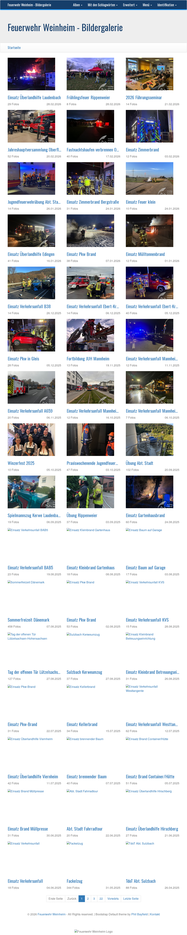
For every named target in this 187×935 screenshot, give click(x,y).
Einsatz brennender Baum (87, 776)
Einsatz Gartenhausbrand (145, 515)
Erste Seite (56, 898)
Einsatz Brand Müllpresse (28, 828)
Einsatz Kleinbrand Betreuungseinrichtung (152, 672)
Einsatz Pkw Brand (81, 254)
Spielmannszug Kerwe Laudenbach (34, 515)
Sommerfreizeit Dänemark (28, 619)
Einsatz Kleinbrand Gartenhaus (91, 567)
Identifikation (166, 4)
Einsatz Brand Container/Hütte (150, 776)
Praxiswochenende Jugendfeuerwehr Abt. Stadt (93, 463)
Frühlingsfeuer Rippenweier (88, 97)
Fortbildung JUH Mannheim (88, 358)
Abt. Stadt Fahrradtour (85, 828)
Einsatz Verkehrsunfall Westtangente (152, 724)
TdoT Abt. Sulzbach (141, 881)
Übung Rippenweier (82, 515)
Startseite (14, 47)
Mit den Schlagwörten (102, 4)
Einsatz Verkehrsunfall (25, 881)
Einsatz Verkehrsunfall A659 (30, 411)
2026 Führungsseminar (144, 97)
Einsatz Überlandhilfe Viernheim (33, 776)
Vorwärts (113, 898)
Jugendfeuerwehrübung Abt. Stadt (34, 202)
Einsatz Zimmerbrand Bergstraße (93, 202)
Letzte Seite (131, 898)
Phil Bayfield (139, 914)
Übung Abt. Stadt (139, 463)
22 (101, 898)
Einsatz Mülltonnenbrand (145, 254)
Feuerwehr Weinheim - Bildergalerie (29, 4)
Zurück (71, 898)
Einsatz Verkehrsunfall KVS (147, 619)
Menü (146, 4)
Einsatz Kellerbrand (82, 724)
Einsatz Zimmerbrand (142, 149)
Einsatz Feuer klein (140, 202)
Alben (77, 4)
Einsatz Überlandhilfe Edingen (31, 254)
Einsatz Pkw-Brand (22, 724)
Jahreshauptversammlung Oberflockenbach (34, 149)
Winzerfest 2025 (21, 463)
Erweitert (129, 4)
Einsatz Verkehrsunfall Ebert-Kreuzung (93, 306)
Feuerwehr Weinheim (52, 914)
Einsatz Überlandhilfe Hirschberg (152, 828)
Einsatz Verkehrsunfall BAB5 (30, 567)
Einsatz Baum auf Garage (145, 567)
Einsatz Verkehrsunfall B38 (29, 306)
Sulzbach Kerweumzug (84, 672)
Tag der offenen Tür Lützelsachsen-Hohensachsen (34, 672)
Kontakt (155, 914)
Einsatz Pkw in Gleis (23, 358)
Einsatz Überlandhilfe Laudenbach (34, 97)
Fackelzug (74, 881)
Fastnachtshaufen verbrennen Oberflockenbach (93, 149)
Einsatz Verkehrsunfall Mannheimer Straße (152, 358)
